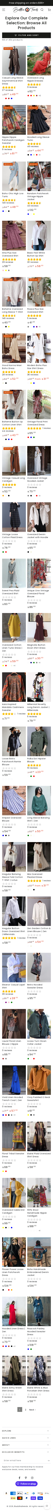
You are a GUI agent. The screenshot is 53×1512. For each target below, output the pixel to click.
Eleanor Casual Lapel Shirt (13, 986)
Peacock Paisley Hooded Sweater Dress (36, 1331)
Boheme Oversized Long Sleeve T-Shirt (12, 310)
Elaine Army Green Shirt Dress (12, 1389)
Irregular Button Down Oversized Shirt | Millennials (13, 931)
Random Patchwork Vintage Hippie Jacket (38, 196)
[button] (42, 9)
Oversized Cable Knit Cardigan (13, 1211)
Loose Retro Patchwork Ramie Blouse (11, 761)
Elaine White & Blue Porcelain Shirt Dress (38, 1389)
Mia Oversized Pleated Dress (34, 876)
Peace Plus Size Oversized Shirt (35, 310)
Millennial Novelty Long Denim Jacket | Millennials (38, 707)
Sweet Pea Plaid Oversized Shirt (10, 592)
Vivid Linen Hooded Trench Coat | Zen (12, 1099)
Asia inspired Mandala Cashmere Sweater (13, 707)
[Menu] (3, 9)
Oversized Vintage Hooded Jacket (37, 479)
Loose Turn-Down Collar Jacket (37, 1042)
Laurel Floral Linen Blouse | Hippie (11, 1042)
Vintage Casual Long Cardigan (13, 479)
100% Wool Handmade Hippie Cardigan (37, 1213)
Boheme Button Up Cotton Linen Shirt (12, 423)
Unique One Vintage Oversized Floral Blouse (38, 593)
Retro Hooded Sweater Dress (35, 986)
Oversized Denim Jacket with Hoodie (37, 536)
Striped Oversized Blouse (11, 819)
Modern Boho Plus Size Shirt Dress (37, 367)
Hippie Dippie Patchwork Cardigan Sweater (13, 140)
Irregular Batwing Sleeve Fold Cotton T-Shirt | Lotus (12, 877)
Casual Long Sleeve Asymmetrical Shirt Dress (12, 80)
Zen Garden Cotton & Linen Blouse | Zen (39, 930)
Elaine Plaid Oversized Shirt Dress (39, 1155)
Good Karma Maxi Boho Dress (12, 367)
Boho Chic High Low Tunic (12, 195)
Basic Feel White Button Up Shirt (36, 254)
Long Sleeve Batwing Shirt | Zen (38, 819)
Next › (32, 1409)
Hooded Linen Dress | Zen (13, 1330)
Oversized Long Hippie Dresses (35, 79)
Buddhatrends (21, 1506)
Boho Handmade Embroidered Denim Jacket (38, 1272)
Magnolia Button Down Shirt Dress (36, 646)
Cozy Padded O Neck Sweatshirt (38, 1099)
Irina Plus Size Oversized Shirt (10, 254)
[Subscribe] (49, 1460)
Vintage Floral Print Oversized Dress (37, 423)
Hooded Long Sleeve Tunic (38, 138)
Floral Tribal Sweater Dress (13, 1155)
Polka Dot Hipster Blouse (36, 760)
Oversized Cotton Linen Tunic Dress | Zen (12, 648)
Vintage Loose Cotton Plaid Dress (12, 536)
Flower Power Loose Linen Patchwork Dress (12, 1272)
